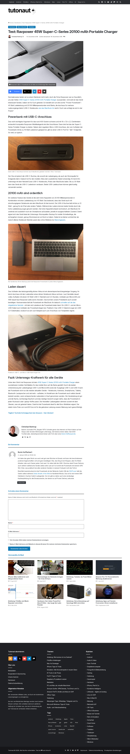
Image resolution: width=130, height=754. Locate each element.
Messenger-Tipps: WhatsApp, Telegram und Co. (62, 701)
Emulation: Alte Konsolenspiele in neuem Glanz (62, 670)
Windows (47, 2)
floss (71, 719)
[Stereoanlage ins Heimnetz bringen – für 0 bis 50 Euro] (50, 567)
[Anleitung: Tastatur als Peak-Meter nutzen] (80, 567)
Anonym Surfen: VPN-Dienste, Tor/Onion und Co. (63, 688)
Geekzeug (50, 698)
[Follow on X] (23, 36)
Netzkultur (50, 682)
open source (52, 729)
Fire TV (64, 2)
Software (90, 726)
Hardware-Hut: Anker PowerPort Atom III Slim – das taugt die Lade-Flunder (49, 603)
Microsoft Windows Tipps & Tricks (58, 704)
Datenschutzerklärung (15, 683)
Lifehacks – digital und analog (96, 692)
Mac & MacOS (22, 27)
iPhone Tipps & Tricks (54, 666)
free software (52, 722)
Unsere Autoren (13, 677)
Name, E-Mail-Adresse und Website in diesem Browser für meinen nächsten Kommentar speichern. (43, 544)
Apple (66, 719)
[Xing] (30, 437)
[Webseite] (22, 437)
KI (75, 2)
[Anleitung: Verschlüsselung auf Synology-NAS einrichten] (80, 591)
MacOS (72, 726)
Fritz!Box (25, 2)
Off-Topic (90, 707)
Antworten (21, 482)
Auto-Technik (91, 663)
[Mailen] (44, 91)
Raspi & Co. (81, 2)
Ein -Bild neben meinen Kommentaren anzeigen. (29, 540)
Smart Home (91, 723)
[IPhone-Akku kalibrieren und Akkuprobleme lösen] (21, 567)
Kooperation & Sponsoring (16, 674)
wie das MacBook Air (46, 108)
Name (10, 523)
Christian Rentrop (17, 36)
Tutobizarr (90, 732)
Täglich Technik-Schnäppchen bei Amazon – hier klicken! (30, 413)
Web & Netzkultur (92, 739)
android (50, 719)
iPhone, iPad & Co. (36, 2)
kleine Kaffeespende (68, 434)
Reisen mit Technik (93, 714)
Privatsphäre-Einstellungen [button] (112, 750)
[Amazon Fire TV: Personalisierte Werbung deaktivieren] (109, 567)
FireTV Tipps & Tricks (54, 676)
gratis (65, 722)
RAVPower (72, 471)
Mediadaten (12, 671)
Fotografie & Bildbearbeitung (96, 670)
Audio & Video (91, 660)
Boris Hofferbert (25, 452)
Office (71, 2)
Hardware (18, 23)
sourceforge (52, 733)
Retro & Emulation (93, 717)
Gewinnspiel (91, 679)
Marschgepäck (59, 220)
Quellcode (62, 729)
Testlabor (31, 27)
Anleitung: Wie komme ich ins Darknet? (59, 657)
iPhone (50, 726)
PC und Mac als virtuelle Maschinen (58, 685)
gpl (60, 722)
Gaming (89, 673)
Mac (53, 2)
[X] (25, 437)
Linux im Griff (91, 695)
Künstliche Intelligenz (94, 688)
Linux (58, 2)
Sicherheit (90, 720)
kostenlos (58, 726)
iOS (71, 722)
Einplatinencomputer (93, 666)
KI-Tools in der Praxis (54, 673)
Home (11, 23)
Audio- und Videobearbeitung (56, 707)
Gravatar (16, 540)
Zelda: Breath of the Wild (41, 473)
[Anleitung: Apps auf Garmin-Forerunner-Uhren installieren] (109, 591)
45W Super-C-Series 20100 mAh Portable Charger (37, 100)
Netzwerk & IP (91, 704)
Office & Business (93, 710)
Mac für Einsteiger (53, 663)
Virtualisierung (91, 736)
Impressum (11, 680)
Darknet (11, 2)
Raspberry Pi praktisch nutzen (57, 679)
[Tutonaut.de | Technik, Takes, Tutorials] (22, 11)
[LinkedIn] (34, 91)
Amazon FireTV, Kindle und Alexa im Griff (60, 692)
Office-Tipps (51, 695)
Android (18, 2)
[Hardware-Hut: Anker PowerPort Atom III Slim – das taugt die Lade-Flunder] (50, 591)
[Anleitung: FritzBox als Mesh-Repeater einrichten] (21, 591)
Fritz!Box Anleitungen (54, 660)
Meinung (90, 701)
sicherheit (71, 729)
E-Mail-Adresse (14, 531)
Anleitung (58, 719)
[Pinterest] (39, 91)
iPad (76, 722)
